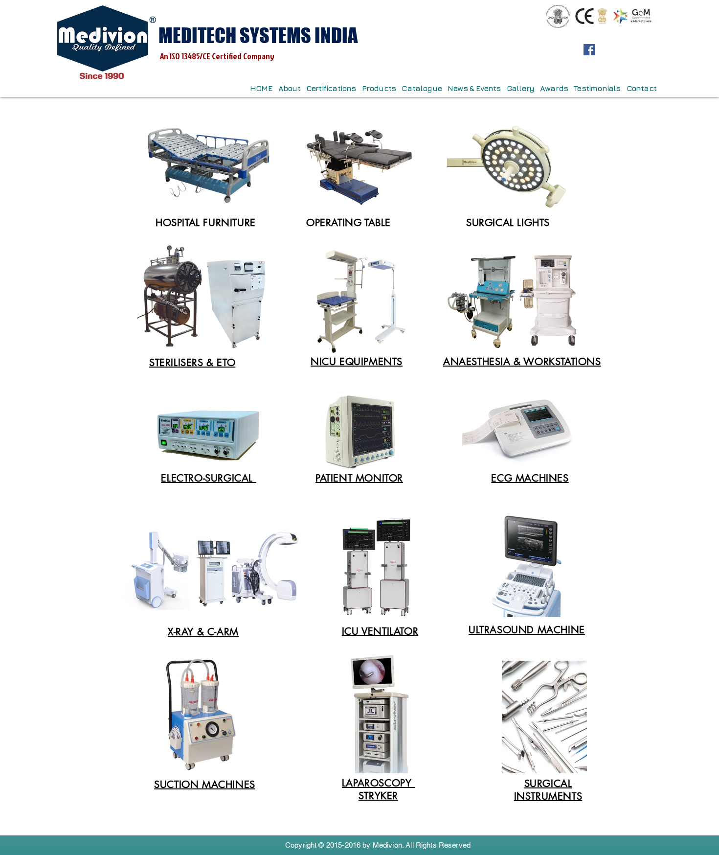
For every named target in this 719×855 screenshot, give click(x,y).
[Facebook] (589, 49)
